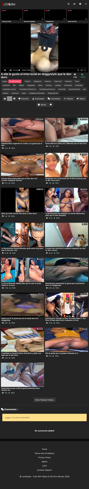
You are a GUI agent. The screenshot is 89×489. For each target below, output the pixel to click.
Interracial (68, 81)
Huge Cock (58, 81)
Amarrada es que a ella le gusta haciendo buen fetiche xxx (20, 389)
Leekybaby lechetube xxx (27, 89)
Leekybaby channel (9, 89)
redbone (5, 93)
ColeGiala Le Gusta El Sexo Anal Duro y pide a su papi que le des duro (21, 354)
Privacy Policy (44, 457)
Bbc (14, 85)
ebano (40, 85)
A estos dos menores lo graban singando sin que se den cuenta (65, 249)
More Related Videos (44, 400)
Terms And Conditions (44, 453)
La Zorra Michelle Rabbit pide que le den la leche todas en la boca (21, 284)
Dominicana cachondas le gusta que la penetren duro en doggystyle (65, 284)
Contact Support (44, 470)
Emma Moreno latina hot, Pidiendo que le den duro (66, 143)
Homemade (68, 85)
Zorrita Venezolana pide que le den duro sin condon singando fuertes (19, 179)
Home (44, 449)
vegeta (4, 81)
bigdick (21, 85)
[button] (80, 4)
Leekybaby (79, 85)
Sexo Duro (15, 93)
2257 (44, 466)
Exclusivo (49, 85)
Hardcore (48, 81)
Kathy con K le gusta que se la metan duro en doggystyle (19, 319)
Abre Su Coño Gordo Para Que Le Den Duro (19, 213)
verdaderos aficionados (36, 93)
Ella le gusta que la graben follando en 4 (61, 353)
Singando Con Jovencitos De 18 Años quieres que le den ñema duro (65, 179)
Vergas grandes (53, 93)
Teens (77, 81)
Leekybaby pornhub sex (47, 89)
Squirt (24, 93)
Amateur (27, 81)
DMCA (44, 461)
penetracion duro (74, 89)
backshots (6, 85)
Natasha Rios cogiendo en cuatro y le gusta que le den (21, 144)
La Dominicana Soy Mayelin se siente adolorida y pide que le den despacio (65, 214)
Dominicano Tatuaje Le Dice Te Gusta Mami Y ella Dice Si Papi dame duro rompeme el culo (65, 319)
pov (84, 89)
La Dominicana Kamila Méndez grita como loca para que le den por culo (22, 249)
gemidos (58, 85)
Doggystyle (37, 81)
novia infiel (61, 89)
